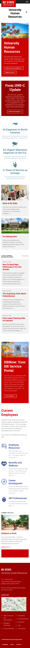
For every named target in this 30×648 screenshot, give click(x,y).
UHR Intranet (21, 628)
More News (25, 256)
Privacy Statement (9, 628)
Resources (18, 644)
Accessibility (21, 615)
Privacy (12, 644)
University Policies (23, 619)
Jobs (19, 625)
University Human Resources (15, 13)
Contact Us (21, 622)
